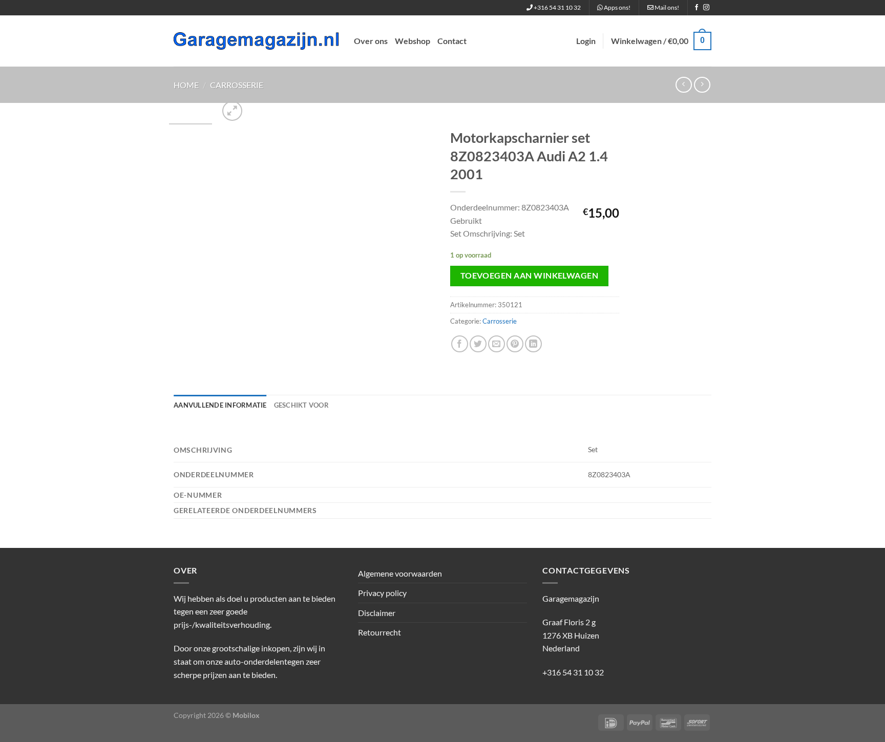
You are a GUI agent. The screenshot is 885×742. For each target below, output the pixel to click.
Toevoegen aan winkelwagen (529, 275)
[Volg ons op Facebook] (696, 7)
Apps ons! (616, 7)
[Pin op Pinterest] (515, 343)
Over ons (371, 41)
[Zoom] (232, 111)
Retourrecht (379, 632)
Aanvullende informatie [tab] (220, 405)
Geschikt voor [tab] (301, 405)
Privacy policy (382, 593)
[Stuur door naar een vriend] (496, 343)
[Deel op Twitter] (478, 343)
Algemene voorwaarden (400, 573)
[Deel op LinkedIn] (533, 343)
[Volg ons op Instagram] (706, 7)
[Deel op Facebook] (459, 343)
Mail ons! (666, 7)
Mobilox (246, 715)
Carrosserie (236, 85)
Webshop (412, 41)
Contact (452, 41)
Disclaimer (376, 613)
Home (186, 85)
